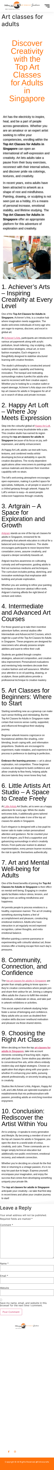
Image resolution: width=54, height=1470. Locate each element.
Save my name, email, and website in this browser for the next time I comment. (23, 1304)
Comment (6, 1225)
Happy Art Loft (42, 426)
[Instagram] (15, 1451)
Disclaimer (12, 1381)
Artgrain (6, 533)
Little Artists (10, 806)
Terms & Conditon (16, 1376)
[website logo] (22, 5)
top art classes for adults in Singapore (26, 980)
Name (4, 1263)
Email (4, 1276)
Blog (8, 1366)
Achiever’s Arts (12, 338)
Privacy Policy (14, 1371)
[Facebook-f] (8, 1451)
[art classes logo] (27, 1325)
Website (4, 1288)
